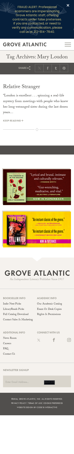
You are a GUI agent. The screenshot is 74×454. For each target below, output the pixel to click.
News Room (10, 338)
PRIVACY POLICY (18, 403)
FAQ (5, 349)
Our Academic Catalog (49, 304)
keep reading (12, 120)
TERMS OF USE (35, 403)
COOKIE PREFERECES (53, 403)
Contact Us (9, 354)
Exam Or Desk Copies (49, 309)
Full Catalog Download (15, 314)
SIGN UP (49, 382)
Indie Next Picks (12, 304)
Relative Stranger (21, 87)
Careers (7, 343)
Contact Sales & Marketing (18, 320)
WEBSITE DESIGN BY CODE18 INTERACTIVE (37, 407)
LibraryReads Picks (13, 309)
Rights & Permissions (49, 314)
